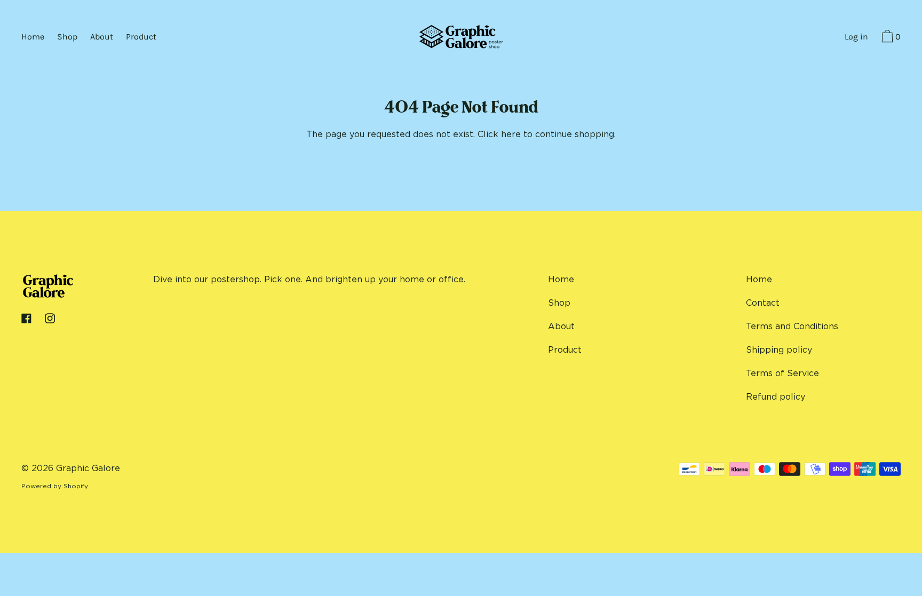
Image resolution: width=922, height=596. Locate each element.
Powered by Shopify (54, 485)
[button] (889, 37)
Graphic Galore (88, 468)
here (511, 134)
